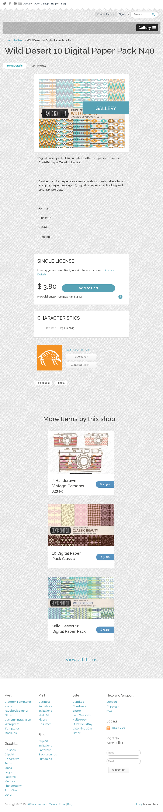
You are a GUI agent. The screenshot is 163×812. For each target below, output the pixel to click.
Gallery (106, 108)
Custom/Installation (18, 719)
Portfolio (18, 40)
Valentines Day (83, 728)
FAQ (109, 710)
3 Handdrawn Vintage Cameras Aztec (68, 485)
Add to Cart (88, 288)
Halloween (80, 719)
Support (112, 701)
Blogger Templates (18, 701)
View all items (81, 659)
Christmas (79, 706)
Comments (38, 65)
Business (44, 701)
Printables (45, 706)
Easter (77, 710)
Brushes (10, 750)
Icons (8, 706)
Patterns (10, 776)
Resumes (45, 724)
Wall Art (44, 715)
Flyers (43, 719)
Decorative (12, 759)
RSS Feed (118, 727)
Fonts (8, 763)
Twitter (4, 3)
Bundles (78, 701)
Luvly (139, 804)
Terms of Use (57, 804)
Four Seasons (81, 715)
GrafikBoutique (78, 350)
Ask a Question (80, 365)
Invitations (45, 710)
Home (6, 40)
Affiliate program (37, 804)
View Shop (80, 357)
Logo (8, 772)
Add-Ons (11, 790)
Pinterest (15, 3)
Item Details (14, 65)
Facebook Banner (16, 710)
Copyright (113, 706)
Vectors (10, 781)
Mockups (11, 733)
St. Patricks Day (82, 724)
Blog (70, 804)
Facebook (10, 3)
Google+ (20, 3)
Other (9, 715)
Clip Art (9, 754)
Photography (13, 785)
